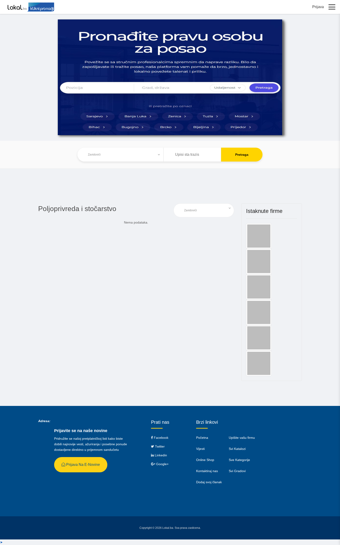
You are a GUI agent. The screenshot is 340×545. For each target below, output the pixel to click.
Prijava (318, 7)
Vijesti (200, 449)
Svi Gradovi (237, 471)
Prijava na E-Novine (82, 465)
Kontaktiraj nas (207, 471)
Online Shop (205, 460)
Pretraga (241, 154)
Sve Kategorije (239, 460)
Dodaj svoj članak (209, 482)
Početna (202, 437)
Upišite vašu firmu (242, 437)
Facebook (160, 437)
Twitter (159, 446)
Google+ (162, 464)
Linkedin (160, 455)
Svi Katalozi (237, 449)
